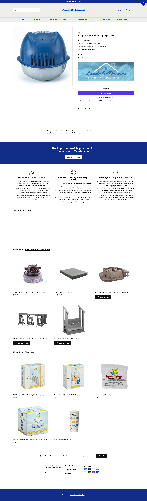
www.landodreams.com (37, 249)
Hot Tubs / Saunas (58, 20)
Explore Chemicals (73, 157)
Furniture (39, 20)
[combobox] (26, 10)
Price (80, 54)
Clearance (122, 20)
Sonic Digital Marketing (77, 495)
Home (79, 32)
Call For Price (105, 297)
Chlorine (29, 352)
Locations (107, 20)
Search (47, 472)
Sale (94, 20)
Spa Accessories (80, 20)
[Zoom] (42, 56)
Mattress (24, 20)
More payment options (106, 97)
